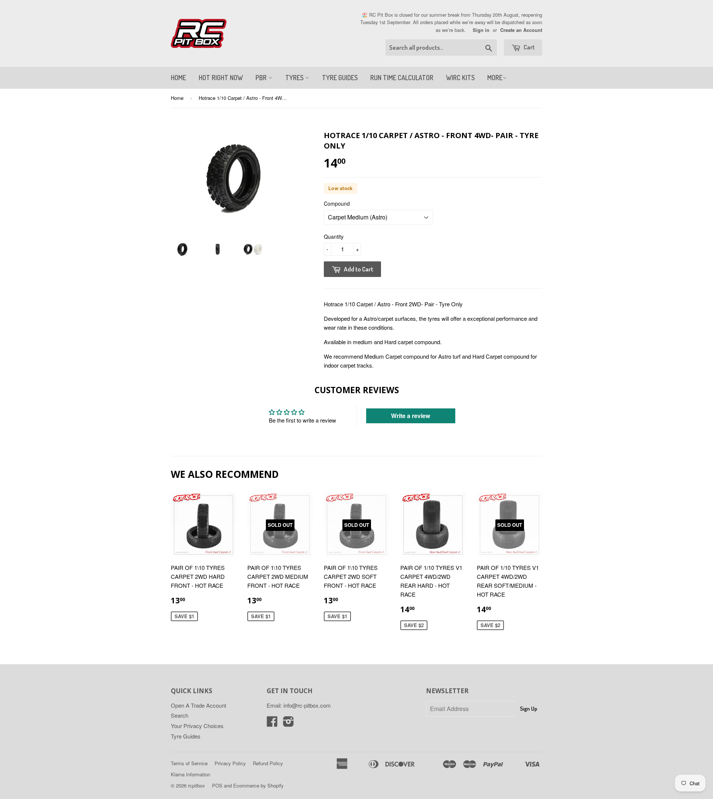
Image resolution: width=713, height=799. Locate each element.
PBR (261, 78)
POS (217, 785)
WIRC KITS (460, 78)
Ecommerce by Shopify (258, 785)
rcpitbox (196, 785)
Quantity (334, 236)
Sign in (481, 30)
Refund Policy (268, 763)
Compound (337, 203)
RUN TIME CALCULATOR (401, 78)
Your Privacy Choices (197, 726)
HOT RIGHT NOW (221, 78)
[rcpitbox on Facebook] (272, 723)
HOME (178, 78)
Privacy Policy (230, 763)
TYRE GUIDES (340, 78)
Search (179, 715)
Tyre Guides (186, 736)
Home (177, 97)
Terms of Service (189, 763)
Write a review (410, 415)
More (494, 78)
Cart (528, 47)
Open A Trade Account (198, 705)
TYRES (295, 78)
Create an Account (521, 30)
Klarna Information (190, 774)
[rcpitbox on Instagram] (288, 723)
